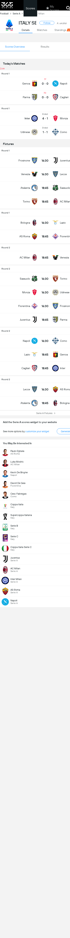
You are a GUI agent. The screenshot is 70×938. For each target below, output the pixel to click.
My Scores (54, 8)
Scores (30, 8)
